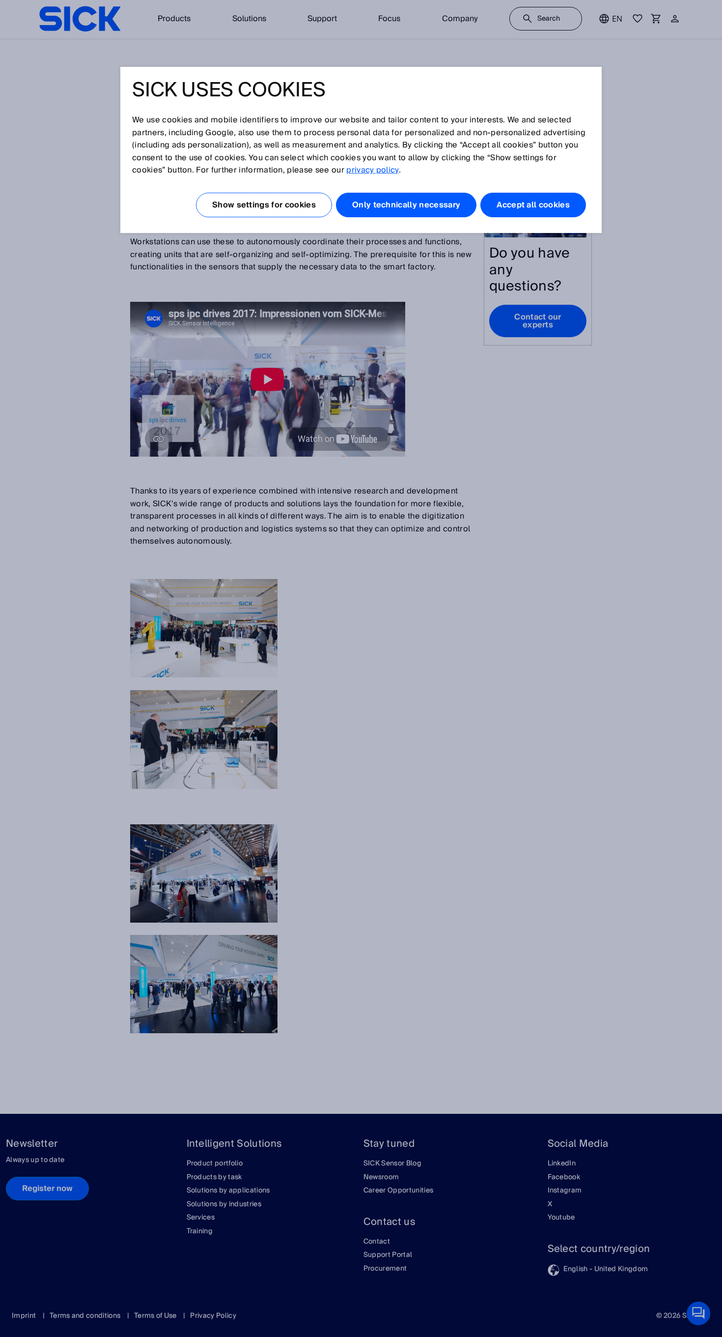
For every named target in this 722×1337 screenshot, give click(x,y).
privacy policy (372, 170)
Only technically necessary (406, 205)
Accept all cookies (533, 205)
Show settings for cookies (264, 205)
